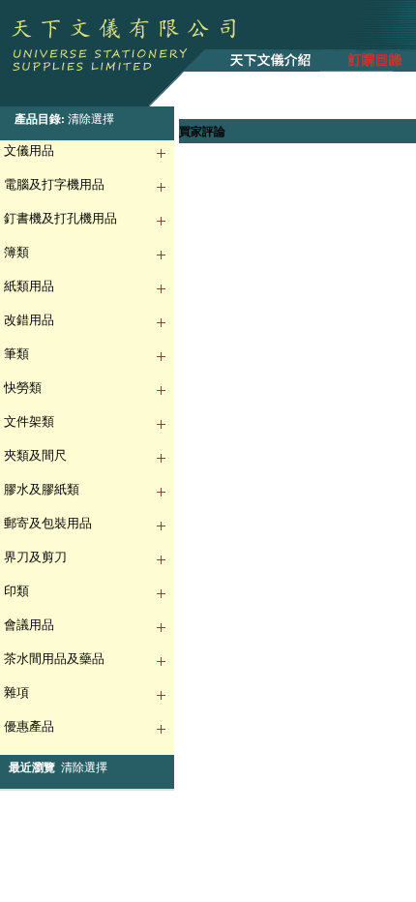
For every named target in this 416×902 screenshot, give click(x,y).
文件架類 (29, 421)
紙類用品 (29, 286)
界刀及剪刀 (35, 557)
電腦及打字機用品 (54, 184)
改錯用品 (29, 320)
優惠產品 (29, 726)
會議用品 (29, 624)
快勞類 (23, 387)
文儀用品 (29, 150)
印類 (16, 591)
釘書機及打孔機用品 (60, 218)
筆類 (16, 353)
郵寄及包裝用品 (48, 523)
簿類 (16, 252)
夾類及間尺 (35, 455)
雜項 (16, 692)
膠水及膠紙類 (41, 489)
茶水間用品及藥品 (54, 658)
